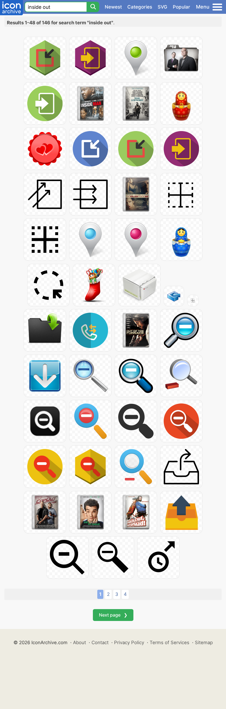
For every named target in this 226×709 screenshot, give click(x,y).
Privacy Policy (129, 642)
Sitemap (204, 642)
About (79, 642)
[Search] (93, 7)
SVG (162, 7)
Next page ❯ (113, 615)
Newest (113, 7)
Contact (100, 642)
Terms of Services (169, 642)
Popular (181, 7)
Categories (139, 7)
